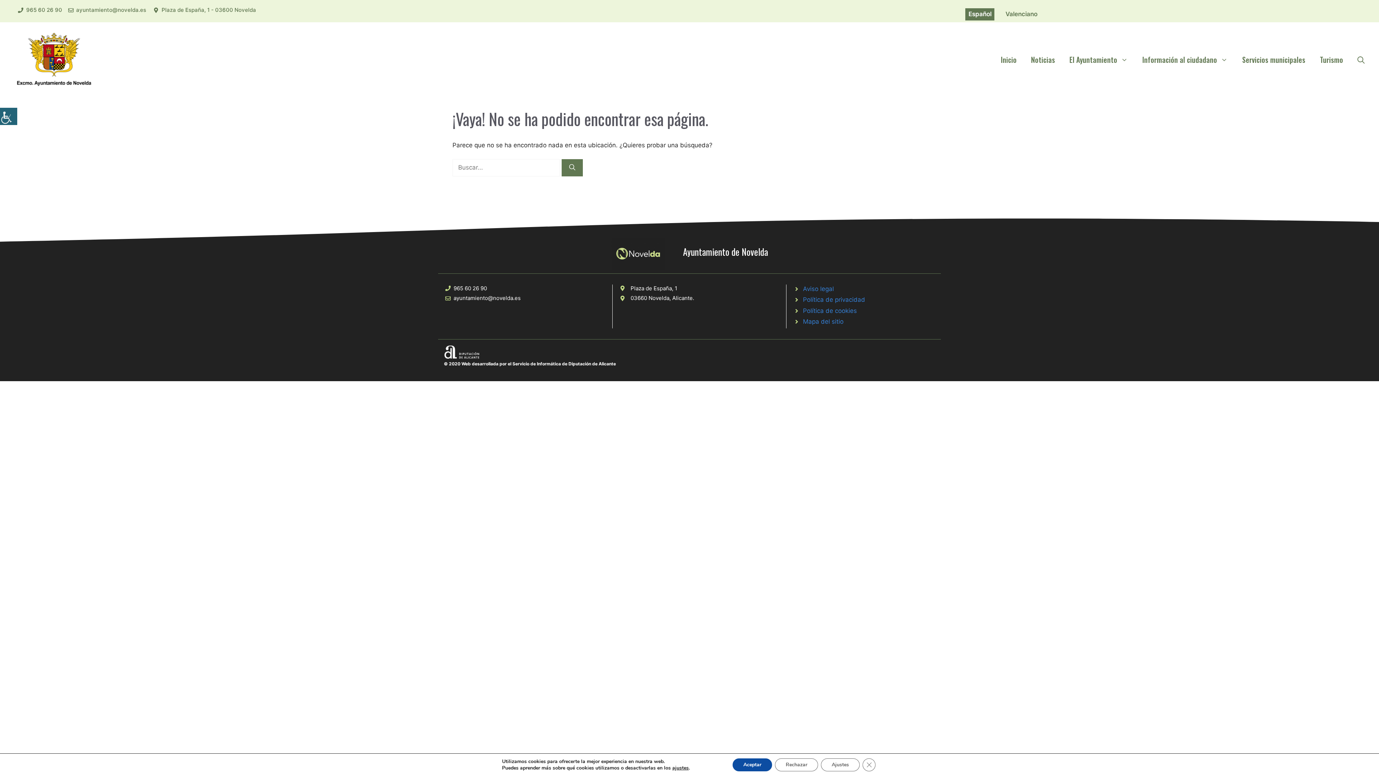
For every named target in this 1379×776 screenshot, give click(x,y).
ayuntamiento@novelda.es (111, 9)
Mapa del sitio (823, 321)
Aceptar (752, 764)
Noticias (1043, 59)
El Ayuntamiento (1093, 59)
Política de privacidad (834, 299)
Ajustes (840, 764)
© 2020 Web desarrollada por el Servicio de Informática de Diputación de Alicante (530, 363)
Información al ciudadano (1179, 59)
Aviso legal (818, 288)
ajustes (680, 768)
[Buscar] (572, 167)
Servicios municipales (1273, 59)
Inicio (1009, 59)
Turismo (1331, 59)
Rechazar (796, 764)
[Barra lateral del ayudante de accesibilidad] (8, 116)
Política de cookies (830, 310)
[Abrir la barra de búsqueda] (1361, 59)
